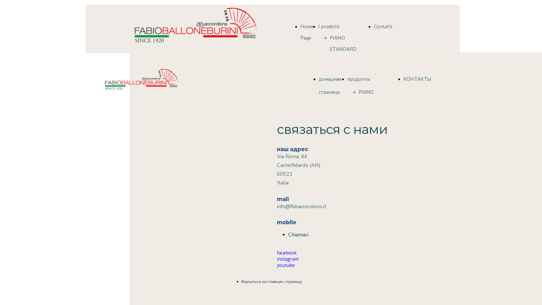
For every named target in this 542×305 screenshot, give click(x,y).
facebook (287, 253)
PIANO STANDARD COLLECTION (345, 49)
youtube (286, 265)
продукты (358, 79)
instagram (288, 259)
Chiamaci (298, 234)
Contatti (383, 26)
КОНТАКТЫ (417, 79)
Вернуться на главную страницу (271, 281)
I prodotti (328, 26)
